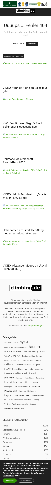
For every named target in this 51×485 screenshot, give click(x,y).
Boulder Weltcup (13, 351)
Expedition (17, 369)
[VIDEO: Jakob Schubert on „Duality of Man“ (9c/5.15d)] (25, 180)
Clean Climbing (12, 356)
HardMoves (39, 369)
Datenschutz (8, 475)
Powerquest (10, 390)
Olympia (8, 386)
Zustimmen (9, 480)
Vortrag (7, 404)
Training (36, 399)
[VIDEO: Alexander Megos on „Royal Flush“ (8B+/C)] (25, 251)
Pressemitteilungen (28, 391)
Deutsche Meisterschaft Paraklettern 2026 (18, 160)
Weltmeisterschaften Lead (14, 408)
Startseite (32, 44)
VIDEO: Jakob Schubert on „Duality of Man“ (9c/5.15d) (25, 196)
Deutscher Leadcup (12, 360)
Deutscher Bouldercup (31, 356)
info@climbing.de (35, 325)
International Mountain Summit (20, 373)
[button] (4, 12)
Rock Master (19, 395)
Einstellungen (15, 468)
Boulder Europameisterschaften (15, 347)
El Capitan (36, 365)
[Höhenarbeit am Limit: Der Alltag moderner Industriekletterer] (25, 215)
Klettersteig (40, 378)
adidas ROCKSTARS (11, 342)
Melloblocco (25, 382)
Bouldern (35, 346)
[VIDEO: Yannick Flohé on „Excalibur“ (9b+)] (25, 73)
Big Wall (24, 342)
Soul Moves (8, 400)
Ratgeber (8, 395)
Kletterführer (29, 378)
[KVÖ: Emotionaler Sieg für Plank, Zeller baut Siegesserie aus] (25, 109)
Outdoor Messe (22, 386)
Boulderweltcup (31, 351)
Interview (9, 377)
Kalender (19, 378)
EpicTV (7, 369)
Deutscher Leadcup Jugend (31, 360)
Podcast (36, 386)
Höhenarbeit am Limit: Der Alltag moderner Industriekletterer (23, 231)
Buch (42, 351)
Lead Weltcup (11, 382)
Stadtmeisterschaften (22, 400)
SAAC (28, 395)
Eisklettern (9, 364)
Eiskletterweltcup (24, 364)
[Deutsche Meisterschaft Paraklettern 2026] (25, 144)
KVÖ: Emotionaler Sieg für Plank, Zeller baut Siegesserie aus (23, 125)
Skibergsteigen (38, 395)
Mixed (35, 382)
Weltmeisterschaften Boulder (24, 404)
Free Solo (29, 369)
